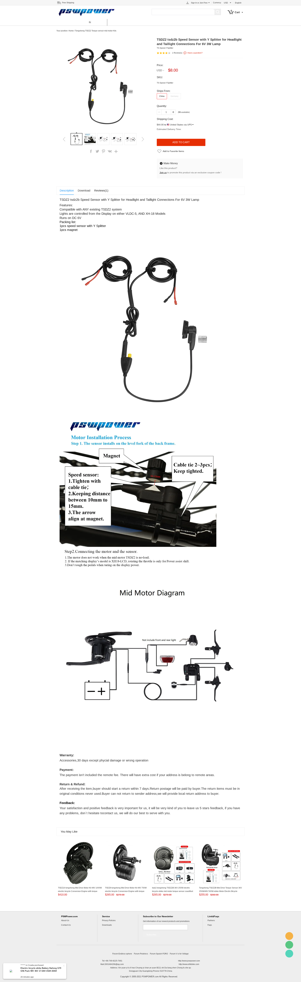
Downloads (107, 925)
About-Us (65, 920)
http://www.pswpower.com (189, 961)
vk (110, 151)
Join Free (204, 3)
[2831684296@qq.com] (289, 936)
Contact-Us (66, 925)
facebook (91, 151)
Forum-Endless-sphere (122, 954)
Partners (211, 920)
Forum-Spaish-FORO (159, 954)
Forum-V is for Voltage (179, 954)
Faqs (210, 925)
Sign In (194, 3)
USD (159, 70)
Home (100, 22)
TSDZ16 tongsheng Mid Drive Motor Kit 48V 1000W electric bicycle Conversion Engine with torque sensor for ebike (80, 891)
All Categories (67, 22)
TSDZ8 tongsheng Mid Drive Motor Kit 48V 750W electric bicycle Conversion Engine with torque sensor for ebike (126, 891)
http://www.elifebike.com (189, 964)
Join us (163, 172)
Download (84, 190)
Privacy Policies (109, 920)
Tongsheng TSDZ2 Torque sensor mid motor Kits (95, 31)
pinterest (103, 151)
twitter (97, 151)
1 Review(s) (177, 53)
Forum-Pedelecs (141, 954)
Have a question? (195, 53)
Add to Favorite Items (173, 151)
